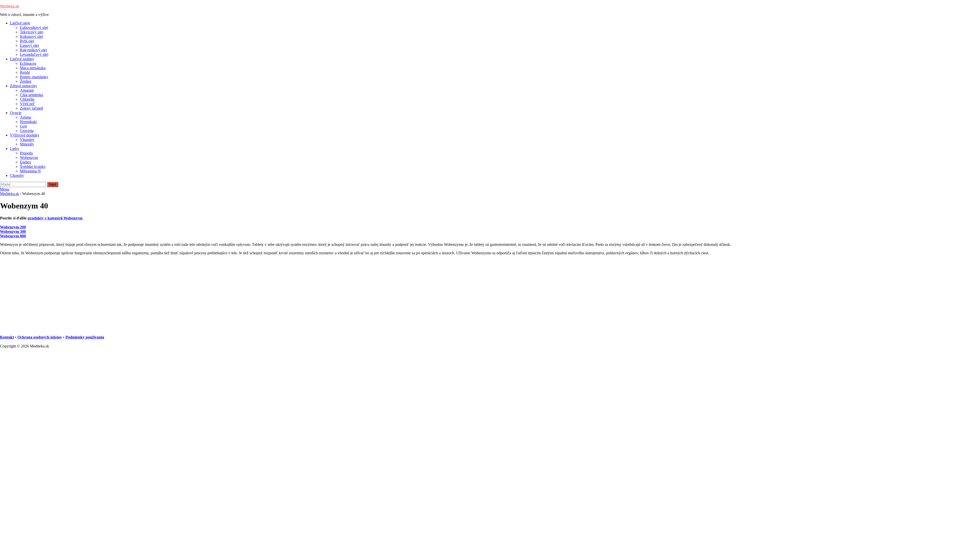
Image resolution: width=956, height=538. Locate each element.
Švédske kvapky (33, 166)
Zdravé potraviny (23, 86)
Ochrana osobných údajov (39, 337)
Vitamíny (27, 139)
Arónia (25, 117)
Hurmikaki (28, 122)
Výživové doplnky (24, 135)
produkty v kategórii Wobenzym (55, 218)
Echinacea (28, 63)
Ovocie (15, 113)
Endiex (25, 162)
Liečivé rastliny (22, 59)
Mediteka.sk (9, 6)
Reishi (25, 72)
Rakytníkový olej (33, 50)
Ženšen (25, 81)
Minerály (27, 144)
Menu (4, 189)
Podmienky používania (84, 337)
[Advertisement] (149, 296)
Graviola (27, 131)
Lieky (14, 148)
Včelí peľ (27, 104)
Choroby (17, 175)
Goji (23, 126)
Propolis (26, 153)
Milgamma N (30, 171)
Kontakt (7, 337)
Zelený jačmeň (31, 108)
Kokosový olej (31, 36)
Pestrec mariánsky (34, 77)
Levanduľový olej (34, 54)
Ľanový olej (29, 45)
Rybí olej (27, 41)
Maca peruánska (33, 68)
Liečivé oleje (20, 23)
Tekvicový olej (31, 32)
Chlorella (27, 99)
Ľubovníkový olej (34, 27)
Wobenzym (29, 157)
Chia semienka (31, 95)
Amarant (27, 90)
